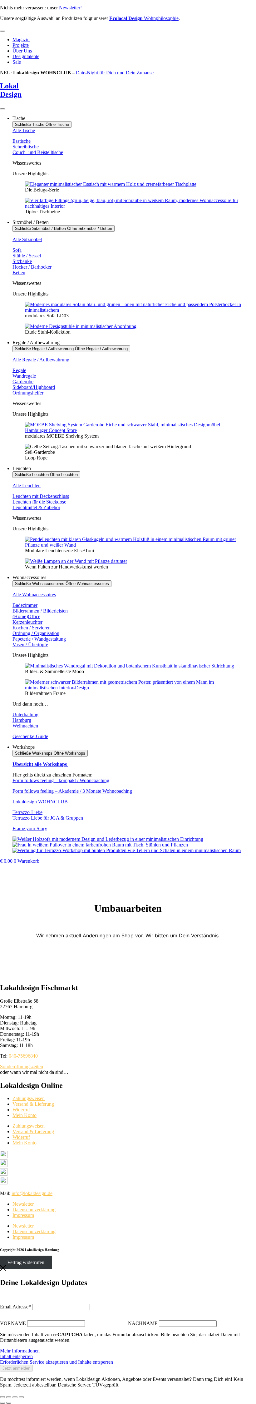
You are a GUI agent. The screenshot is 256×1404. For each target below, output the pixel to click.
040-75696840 (23, 1056)
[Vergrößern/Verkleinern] (2, 1397)
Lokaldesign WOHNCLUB (40, 801)
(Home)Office (26, 616)
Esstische (21, 141)
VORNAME (13, 1323)
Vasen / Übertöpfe (30, 644)
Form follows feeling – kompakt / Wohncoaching (60, 780)
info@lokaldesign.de (32, 1193)
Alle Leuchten (26, 485)
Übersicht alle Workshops (40, 764)
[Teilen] (14, 1397)
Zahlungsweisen (28, 1098)
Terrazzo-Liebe (27, 812)
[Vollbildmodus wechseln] (8, 1397)
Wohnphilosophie (144, 18)
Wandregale (24, 376)
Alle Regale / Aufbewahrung (40, 359)
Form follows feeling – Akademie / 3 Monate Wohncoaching (72, 791)
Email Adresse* (15, 1306)
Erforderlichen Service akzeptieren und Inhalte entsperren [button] (56, 1362)
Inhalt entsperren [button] (16, 1356)
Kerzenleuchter (27, 622)
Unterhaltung (25, 714)
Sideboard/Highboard (33, 387)
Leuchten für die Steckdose (39, 501)
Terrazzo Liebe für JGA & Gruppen (47, 818)
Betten (18, 272)
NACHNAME (143, 1323)
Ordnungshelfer (27, 392)
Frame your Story (29, 828)
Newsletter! (70, 7)
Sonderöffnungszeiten (21, 1066)
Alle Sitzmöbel (27, 239)
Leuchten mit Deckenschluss (40, 496)
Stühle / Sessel (26, 255)
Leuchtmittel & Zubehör (36, 507)
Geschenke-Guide (30, 736)
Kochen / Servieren (31, 627)
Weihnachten (25, 725)
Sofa (17, 250)
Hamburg (21, 720)
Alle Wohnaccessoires (34, 594)
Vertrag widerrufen (25, 1262)
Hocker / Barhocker (32, 267)
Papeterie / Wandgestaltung (39, 639)
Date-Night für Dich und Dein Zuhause (115, 72)
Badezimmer (24, 605)
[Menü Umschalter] (2, 31)
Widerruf (21, 1109)
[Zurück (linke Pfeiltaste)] (2, 1403)
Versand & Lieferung (33, 1104)
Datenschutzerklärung (34, 1209)
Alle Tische (23, 130)
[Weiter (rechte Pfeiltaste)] (8, 1403)
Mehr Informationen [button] (20, 1350)
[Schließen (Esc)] (21, 1397)
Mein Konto (24, 1115)
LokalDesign (11, 90)
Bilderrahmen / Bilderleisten (40, 610)
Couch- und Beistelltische (37, 152)
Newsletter (23, 1204)
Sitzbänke (22, 261)
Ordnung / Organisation (35, 633)
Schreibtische (25, 146)
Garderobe (22, 381)
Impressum (23, 1215)
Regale (19, 370)
